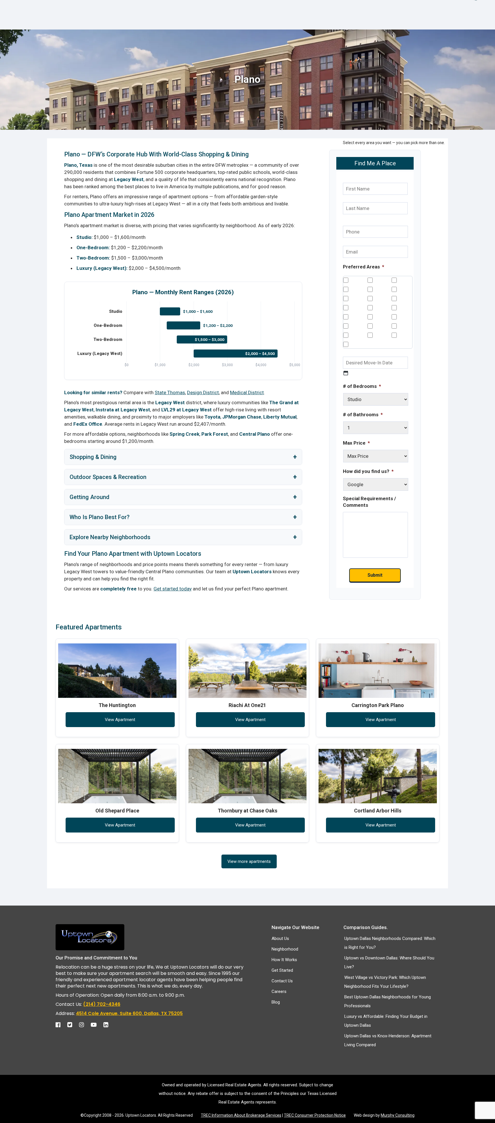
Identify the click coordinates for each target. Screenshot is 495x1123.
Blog (276, 1002)
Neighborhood (285, 949)
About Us (280, 938)
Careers (279, 991)
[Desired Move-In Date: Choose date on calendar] (346, 373)
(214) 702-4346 (101, 1004)
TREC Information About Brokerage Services (241, 1115)
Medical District (247, 392)
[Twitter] (72, 1023)
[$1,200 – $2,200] (183, 325)
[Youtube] (96, 1023)
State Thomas (170, 392)
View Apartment (120, 719)
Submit (375, 575)
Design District (203, 392)
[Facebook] (61, 1023)
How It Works (284, 959)
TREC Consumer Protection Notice (315, 1115)
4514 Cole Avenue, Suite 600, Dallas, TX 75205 (129, 1013)
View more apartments (249, 861)
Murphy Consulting (398, 1115)
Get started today (173, 589)
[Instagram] (84, 1023)
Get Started (282, 970)
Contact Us (282, 980)
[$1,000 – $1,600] (170, 311)
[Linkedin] (108, 1023)
